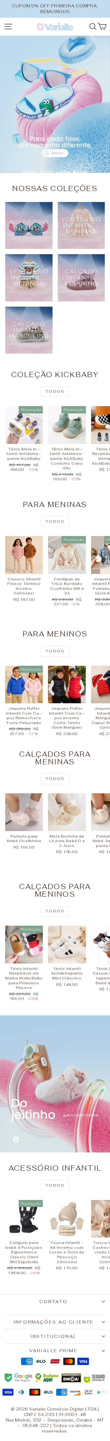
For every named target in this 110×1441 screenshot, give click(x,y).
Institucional (53, 1336)
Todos (55, 391)
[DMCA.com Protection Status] (71, 1378)
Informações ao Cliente (53, 1322)
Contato (53, 1301)
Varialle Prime (53, 1350)
